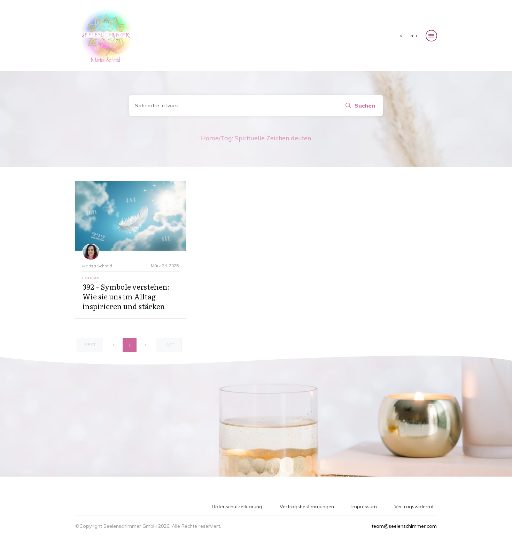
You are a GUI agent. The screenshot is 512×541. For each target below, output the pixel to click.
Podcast (92, 278)
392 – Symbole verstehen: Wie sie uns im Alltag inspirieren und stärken (126, 296)
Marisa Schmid (97, 265)
